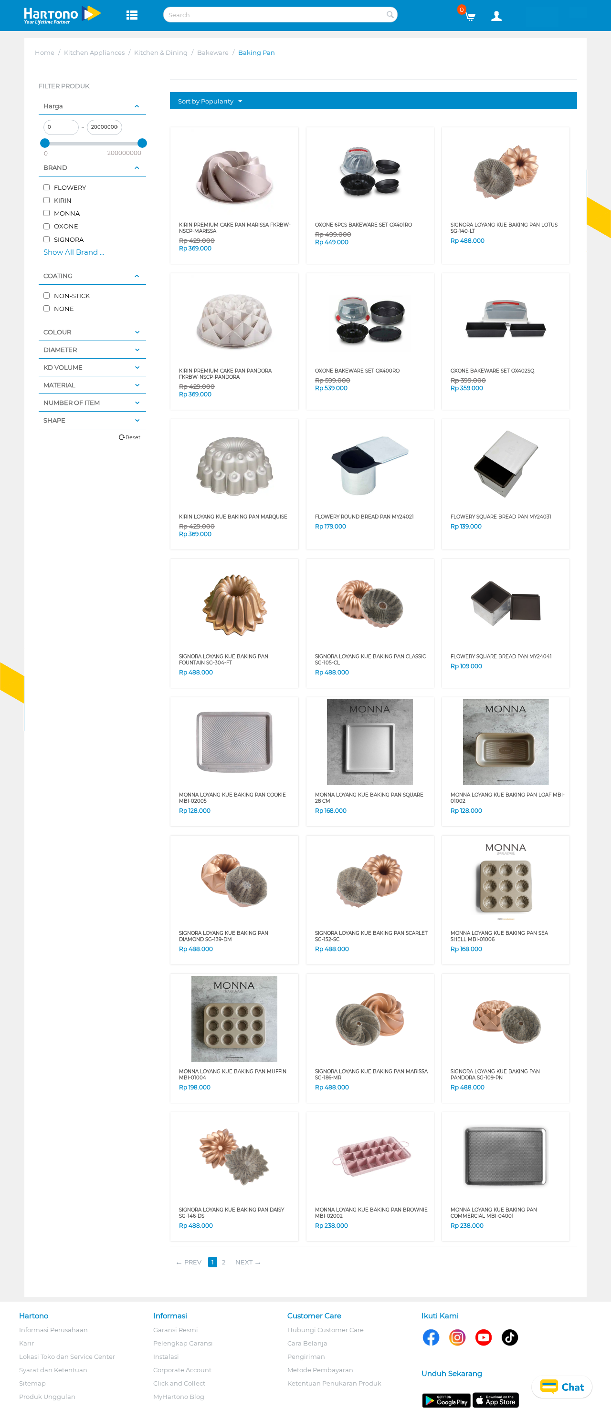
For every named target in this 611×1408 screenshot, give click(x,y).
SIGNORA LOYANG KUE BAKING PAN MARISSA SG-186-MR (371, 1074)
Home (44, 52)
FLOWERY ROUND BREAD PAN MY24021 (364, 517)
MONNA (66, 213)
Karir (26, 1343)
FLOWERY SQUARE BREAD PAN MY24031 (501, 517)
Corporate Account (182, 1370)
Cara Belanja (307, 1343)
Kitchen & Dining (161, 52)
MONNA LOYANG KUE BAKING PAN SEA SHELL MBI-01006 (499, 936)
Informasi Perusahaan (53, 1330)
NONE (63, 308)
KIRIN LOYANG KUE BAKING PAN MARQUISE (233, 517)
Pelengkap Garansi (183, 1343)
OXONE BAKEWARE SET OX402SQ (492, 371)
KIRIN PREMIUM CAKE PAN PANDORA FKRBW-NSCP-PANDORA (225, 374)
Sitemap (32, 1383)
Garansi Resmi (175, 1330)
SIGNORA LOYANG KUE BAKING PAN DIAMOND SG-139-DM (223, 936)
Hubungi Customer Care (325, 1330)
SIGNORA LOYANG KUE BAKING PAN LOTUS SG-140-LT (504, 228)
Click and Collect (179, 1383)
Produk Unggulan (47, 1396)
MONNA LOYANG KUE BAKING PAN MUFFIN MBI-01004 (232, 1074)
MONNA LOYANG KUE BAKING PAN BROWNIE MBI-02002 (371, 1213)
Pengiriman (306, 1356)
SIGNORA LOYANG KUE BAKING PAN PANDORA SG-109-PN (495, 1074)
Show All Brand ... (73, 252)
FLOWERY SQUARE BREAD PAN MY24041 (501, 656)
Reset (133, 437)
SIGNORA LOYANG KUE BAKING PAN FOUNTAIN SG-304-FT (223, 659)
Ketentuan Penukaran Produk (334, 1383)
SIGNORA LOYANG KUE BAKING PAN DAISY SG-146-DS (231, 1213)
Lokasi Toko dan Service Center (67, 1356)
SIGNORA (68, 239)
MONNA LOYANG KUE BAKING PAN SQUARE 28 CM (369, 798)
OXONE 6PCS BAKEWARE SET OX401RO (363, 225)
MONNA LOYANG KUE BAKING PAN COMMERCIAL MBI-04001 (494, 1213)
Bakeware (213, 52)
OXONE (65, 226)
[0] (473, 14)
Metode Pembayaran (320, 1370)
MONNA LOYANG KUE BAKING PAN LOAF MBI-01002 (508, 798)
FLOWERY (69, 187)
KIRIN (62, 200)
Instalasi (166, 1356)
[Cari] (390, 15)
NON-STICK (71, 296)
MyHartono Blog (178, 1396)
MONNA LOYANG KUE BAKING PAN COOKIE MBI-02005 (232, 798)
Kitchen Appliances (94, 52)
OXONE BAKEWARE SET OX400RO (357, 371)
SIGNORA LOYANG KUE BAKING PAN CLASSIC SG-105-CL (370, 659)
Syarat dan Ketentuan (53, 1370)
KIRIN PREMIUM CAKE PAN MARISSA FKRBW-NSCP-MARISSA (235, 228)
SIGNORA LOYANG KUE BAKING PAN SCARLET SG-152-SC (371, 936)
